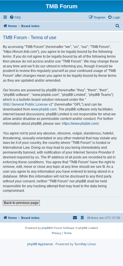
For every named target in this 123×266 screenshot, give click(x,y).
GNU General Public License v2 (27, 104)
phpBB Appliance (40, 244)
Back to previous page (21, 203)
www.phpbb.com (44, 109)
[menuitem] (15, 17)
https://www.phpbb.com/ (80, 124)
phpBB (46, 227)
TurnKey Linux (85, 244)
